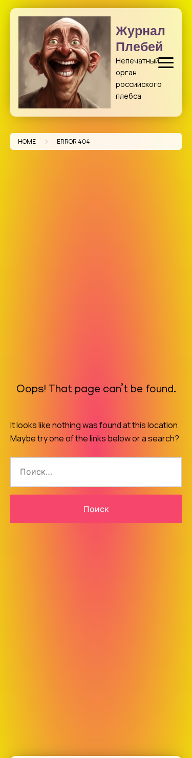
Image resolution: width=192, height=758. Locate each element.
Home (27, 141)
